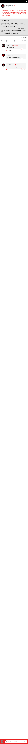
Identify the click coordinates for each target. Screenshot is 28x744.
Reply (10, 50)
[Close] (27, 2)
